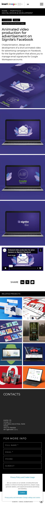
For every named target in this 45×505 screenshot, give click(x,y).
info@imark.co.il (10, 429)
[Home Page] (12, 4)
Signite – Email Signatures (22, 501)
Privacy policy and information (14, 497)
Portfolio (15, 11)
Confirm (22, 492)
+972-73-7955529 (9, 428)
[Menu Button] (41, 4)
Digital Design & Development (17, 13)
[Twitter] (27, 282)
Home (5, 11)
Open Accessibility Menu (41, 501)
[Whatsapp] (32, 282)
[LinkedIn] (22, 282)
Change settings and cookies (31, 497)
